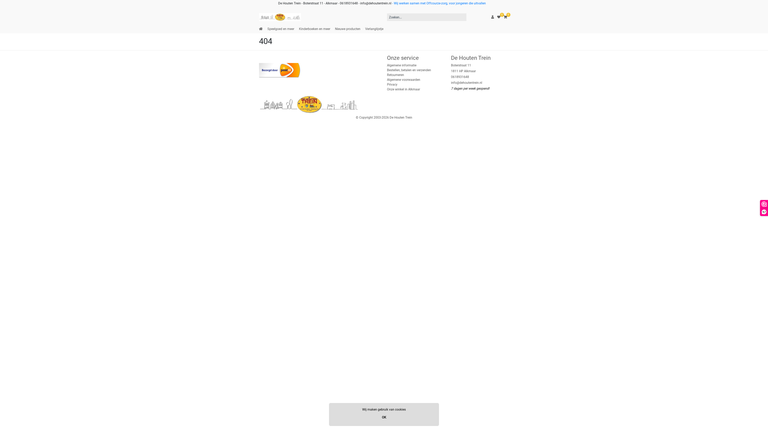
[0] (498, 17)
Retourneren (395, 75)
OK (384, 417)
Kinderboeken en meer (314, 29)
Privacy (392, 84)
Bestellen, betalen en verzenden (409, 70)
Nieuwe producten (347, 29)
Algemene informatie (401, 65)
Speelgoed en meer (280, 29)
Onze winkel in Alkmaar (403, 89)
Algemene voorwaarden (403, 80)
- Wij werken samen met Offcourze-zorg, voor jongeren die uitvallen (438, 3)
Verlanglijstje (374, 29)
